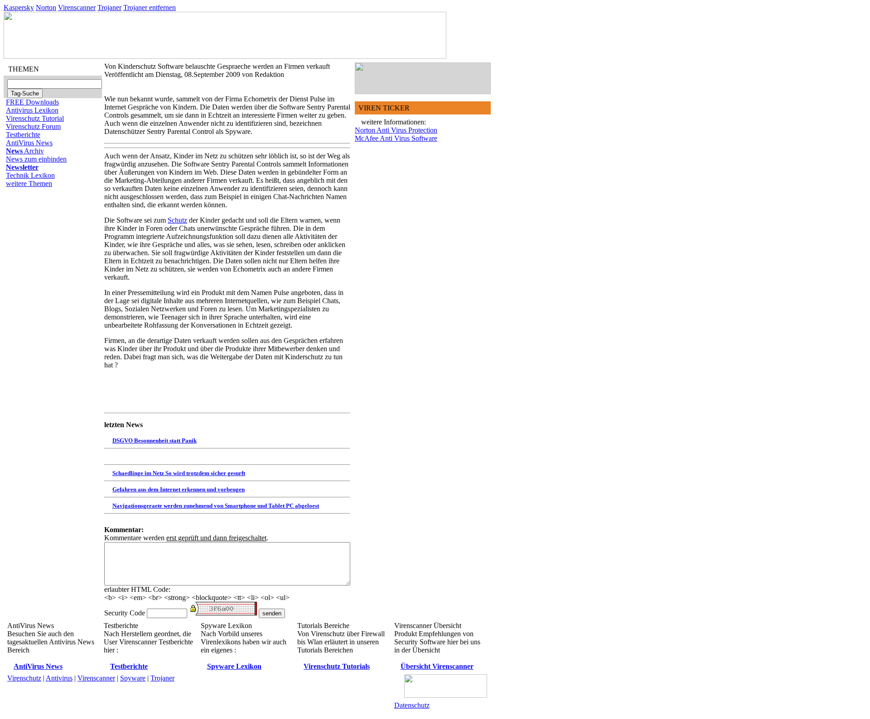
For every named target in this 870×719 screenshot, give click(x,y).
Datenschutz (412, 705)
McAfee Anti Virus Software (396, 138)
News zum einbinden (36, 159)
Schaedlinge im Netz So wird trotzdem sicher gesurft (178, 473)
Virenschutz (24, 678)
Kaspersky (19, 7)
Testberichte (23, 134)
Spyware (132, 678)
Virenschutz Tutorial (35, 118)
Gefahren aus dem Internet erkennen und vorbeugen (178, 489)
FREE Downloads (32, 102)
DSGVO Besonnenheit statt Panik (154, 440)
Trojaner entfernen (149, 7)
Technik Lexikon (30, 175)
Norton (46, 7)
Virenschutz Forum (33, 126)
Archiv (25, 151)
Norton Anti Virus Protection (396, 130)
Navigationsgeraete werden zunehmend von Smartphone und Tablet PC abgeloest (215, 505)
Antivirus (59, 678)
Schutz (177, 220)
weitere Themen (29, 183)
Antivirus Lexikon (32, 110)
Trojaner (109, 7)
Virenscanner (77, 7)
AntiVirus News (29, 143)
